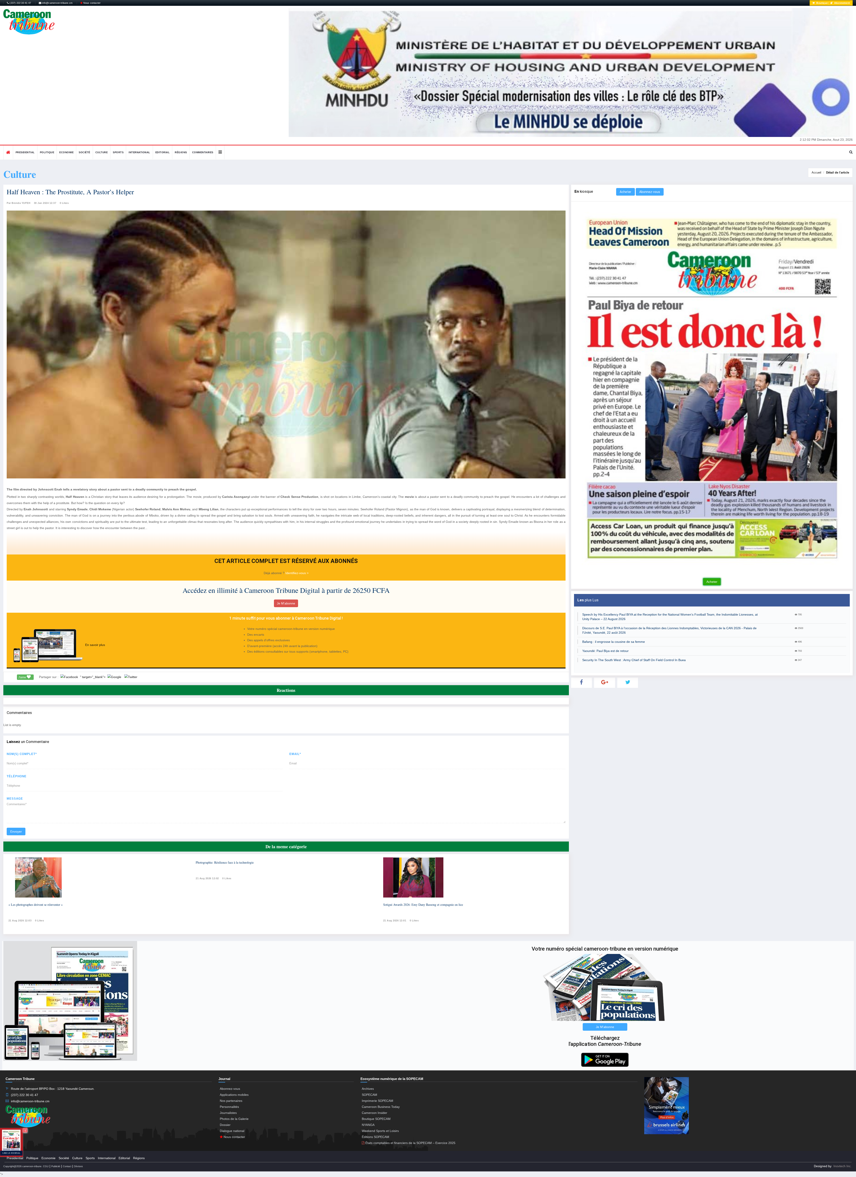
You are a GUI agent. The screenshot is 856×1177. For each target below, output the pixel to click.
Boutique (822, 3)
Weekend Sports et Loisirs (380, 1131)
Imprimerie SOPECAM (377, 1101)
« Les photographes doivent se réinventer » (35, 904)
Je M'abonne (286, 603)
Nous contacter (91, 3)
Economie (66, 152)
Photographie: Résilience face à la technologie (225, 862)
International (139, 152)
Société (84, 152)
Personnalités (229, 1107)
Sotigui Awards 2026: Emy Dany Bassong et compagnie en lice (423, 904)
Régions (181, 152)
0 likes (39, 920)
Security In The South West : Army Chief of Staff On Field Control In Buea (634, 660)
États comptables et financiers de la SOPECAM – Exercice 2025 (409, 1143)
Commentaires (202, 152)
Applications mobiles (234, 1094)
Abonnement (841, 3)
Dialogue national (232, 1131)
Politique (47, 152)
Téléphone (17, 776)
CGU (46, 1166)
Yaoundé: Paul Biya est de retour (605, 651)
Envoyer (16, 831)
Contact (67, 1166)
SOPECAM (369, 1094)
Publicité (55, 1166)
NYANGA (368, 1125)
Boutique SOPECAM (376, 1119)
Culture (101, 152)
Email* (295, 754)
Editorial (162, 152)
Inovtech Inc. (842, 1166)
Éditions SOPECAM (375, 1137)
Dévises (78, 1166)
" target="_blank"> (93, 677)
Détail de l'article (837, 172)
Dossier (225, 1125)
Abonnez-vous (649, 192)
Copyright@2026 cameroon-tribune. (22, 1166)
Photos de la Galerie (234, 1119)
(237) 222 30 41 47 (20, 3)
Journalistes (228, 1113)
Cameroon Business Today (381, 1107)
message (15, 798)
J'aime (22, 677)
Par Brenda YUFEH (18, 203)
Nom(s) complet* (22, 754)
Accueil (816, 172)
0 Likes (64, 203)
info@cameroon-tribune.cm (56, 3)
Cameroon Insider (374, 1113)
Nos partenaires (231, 1101)
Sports (118, 152)
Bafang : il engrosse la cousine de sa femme (613, 641)
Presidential (25, 152)
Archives (368, 1088)
